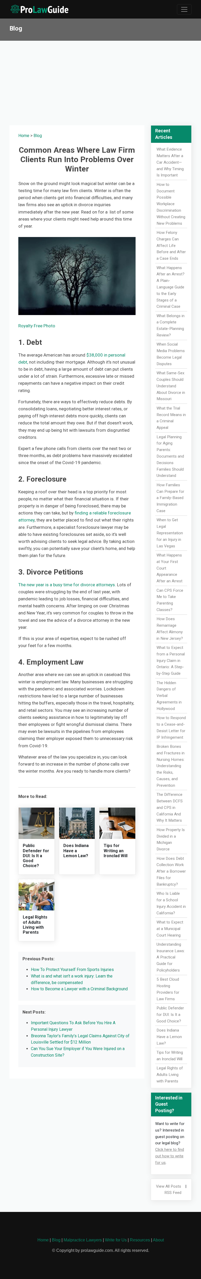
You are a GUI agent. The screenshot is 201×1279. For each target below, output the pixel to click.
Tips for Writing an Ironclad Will (115, 850)
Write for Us (116, 1240)
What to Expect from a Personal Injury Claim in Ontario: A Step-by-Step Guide (171, 660)
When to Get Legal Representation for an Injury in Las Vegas (170, 533)
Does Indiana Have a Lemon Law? (76, 850)
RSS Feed (172, 1192)
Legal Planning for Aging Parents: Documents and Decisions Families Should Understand (170, 456)
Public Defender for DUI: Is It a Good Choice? (36, 855)
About (158, 1240)
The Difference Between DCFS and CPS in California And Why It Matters (170, 807)
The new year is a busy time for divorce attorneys (66, 584)
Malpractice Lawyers (83, 1240)
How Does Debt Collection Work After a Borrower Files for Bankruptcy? (171, 871)
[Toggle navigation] (184, 9)
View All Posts (168, 1186)
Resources (140, 1240)
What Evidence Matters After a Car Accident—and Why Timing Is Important (170, 162)
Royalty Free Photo (36, 325)
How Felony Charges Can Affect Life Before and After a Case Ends (171, 245)
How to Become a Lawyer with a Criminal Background (79, 988)
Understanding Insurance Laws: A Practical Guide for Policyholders (171, 957)
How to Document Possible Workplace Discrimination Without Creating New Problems (171, 204)
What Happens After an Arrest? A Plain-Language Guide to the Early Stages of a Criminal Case (171, 287)
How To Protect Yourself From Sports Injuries (72, 969)
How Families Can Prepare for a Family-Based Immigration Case (170, 498)
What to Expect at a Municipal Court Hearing (170, 929)
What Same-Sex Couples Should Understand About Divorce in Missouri (171, 386)
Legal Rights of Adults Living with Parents (35, 925)
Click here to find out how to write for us (169, 1156)
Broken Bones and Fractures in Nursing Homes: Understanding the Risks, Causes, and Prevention (171, 766)
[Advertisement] (100, 79)
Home (23, 135)
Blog (38, 135)
